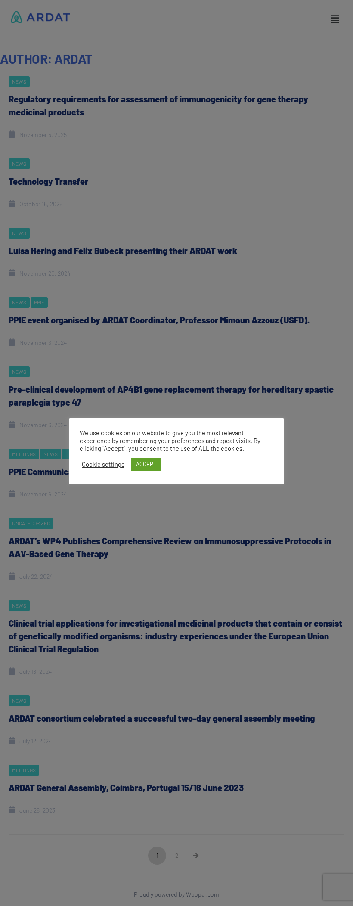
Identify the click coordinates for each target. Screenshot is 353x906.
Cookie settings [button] (103, 464)
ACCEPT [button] (146, 464)
